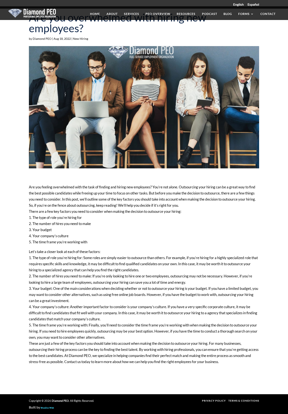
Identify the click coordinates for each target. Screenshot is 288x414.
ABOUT (112, 14)
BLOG (227, 14)
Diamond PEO (42, 38)
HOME (95, 14)
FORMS (244, 14)
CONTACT (268, 14)
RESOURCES (186, 14)
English (238, 4)
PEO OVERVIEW (157, 14)
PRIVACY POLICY (214, 400)
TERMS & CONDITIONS (243, 400)
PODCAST (209, 14)
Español (253, 4)
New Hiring (80, 38)
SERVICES (131, 14)
